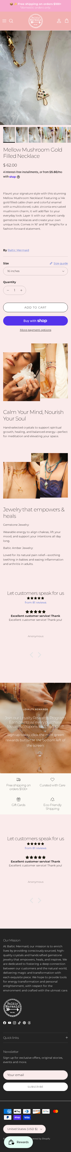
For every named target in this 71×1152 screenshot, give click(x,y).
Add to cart (35, 307)
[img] (35, 598)
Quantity (9, 282)
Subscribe (35, 1086)
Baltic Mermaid (18, 250)
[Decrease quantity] (6, 290)
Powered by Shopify (39, 1138)
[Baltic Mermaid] (35, 21)
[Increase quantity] (22, 290)
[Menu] (4, 21)
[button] (32, 655)
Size (6, 263)
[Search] (13, 21)
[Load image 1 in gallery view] (35, 78)
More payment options (35, 330)
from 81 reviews (35, 602)
